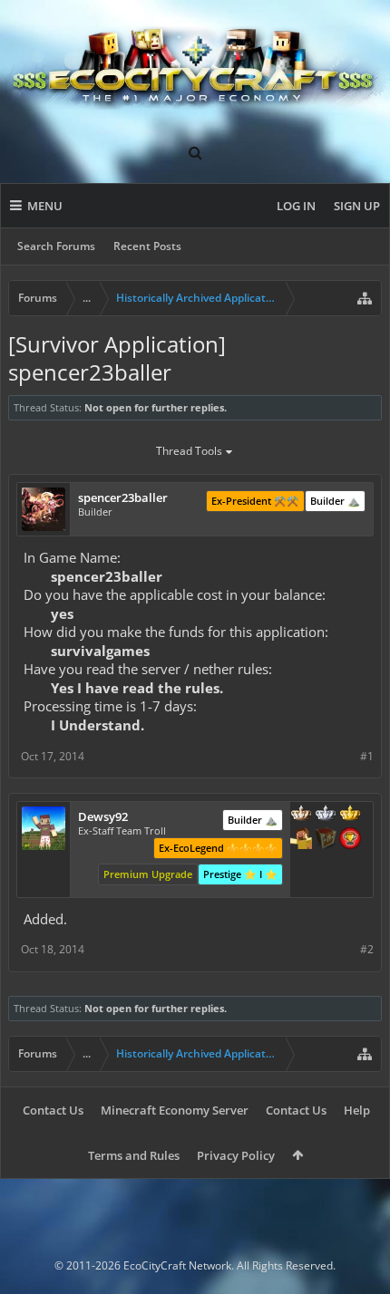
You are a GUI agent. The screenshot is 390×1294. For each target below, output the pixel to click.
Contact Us (53, 1110)
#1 (367, 756)
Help (357, 1110)
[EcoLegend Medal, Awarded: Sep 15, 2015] (350, 814)
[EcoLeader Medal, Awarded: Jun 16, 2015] (301, 814)
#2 (367, 949)
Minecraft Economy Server (175, 1110)
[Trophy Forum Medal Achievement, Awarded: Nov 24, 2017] (350, 840)
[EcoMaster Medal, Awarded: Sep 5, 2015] (325, 814)
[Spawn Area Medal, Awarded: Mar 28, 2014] (301, 840)
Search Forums (56, 246)
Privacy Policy (236, 1155)
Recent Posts (147, 246)
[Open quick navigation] (364, 298)
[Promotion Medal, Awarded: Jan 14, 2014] (325, 840)
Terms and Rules (134, 1155)
